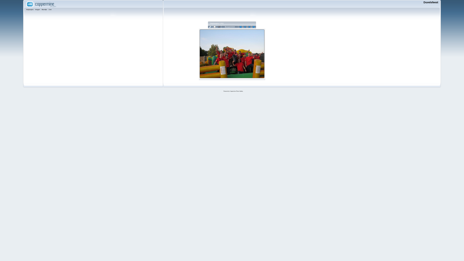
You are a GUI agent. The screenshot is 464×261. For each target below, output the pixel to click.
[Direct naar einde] (254, 27)
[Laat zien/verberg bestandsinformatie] (214, 27)
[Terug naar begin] (240, 27)
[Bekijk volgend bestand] (249, 27)
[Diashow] (219, 27)
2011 (222, 23)
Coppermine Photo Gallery (236, 91)
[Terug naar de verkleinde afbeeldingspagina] (210, 27)
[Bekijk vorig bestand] (245, 27)
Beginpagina (214, 23)
